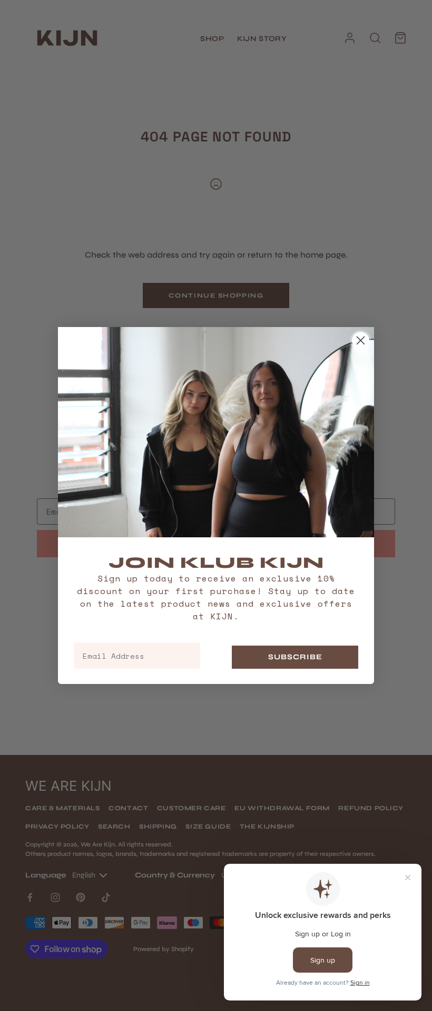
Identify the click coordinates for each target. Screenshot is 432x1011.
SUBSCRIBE (295, 656)
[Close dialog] (360, 340)
